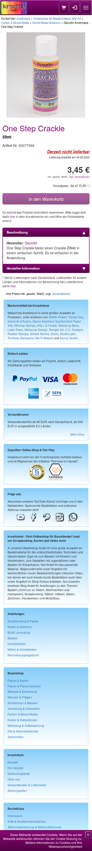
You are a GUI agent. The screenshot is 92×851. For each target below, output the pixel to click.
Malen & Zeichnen (20, 627)
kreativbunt (23, 18)
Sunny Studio (69, 338)
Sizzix (55, 334)
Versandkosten (82, 176)
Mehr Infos (77, 434)
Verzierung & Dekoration (24, 708)
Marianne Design (36, 329)
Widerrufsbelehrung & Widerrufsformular (34, 827)
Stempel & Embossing (22, 691)
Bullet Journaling (19, 632)
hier (12, 216)
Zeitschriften (16, 737)
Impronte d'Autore (19, 321)
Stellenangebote (19, 773)
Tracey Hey (75, 317)
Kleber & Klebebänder (22, 720)
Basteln (13, 638)
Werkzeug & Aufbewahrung (26, 725)
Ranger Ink (56, 329)
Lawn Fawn (15, 329)
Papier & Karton (18, 680)
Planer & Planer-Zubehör (24, 686)
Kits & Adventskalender (23, 731)
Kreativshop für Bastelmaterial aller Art (57, 18)
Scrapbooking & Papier (23, 621)
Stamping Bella (68, 325)
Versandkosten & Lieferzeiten (27, 785)
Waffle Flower (58, 317)
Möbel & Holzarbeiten (22, 649)
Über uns (14, 779)
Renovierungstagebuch (23, 655)
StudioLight (67, 334)
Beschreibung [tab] (17, 232)
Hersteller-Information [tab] (23, 268)
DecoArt (31, 242)
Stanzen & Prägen (20, 697)
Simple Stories (39, 334)
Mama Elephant (43, 321)
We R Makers (44, 338)
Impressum (15, 816)
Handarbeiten (17, 644)
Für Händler (16, 768)
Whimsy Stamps (25, 325)
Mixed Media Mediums (46, 23)
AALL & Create (47, 325)
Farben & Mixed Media (15, 23)
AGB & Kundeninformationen (27, 821)
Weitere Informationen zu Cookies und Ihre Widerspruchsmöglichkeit (53, 844)
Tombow (13, 338)
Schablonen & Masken (23, 703)
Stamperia (27, 338)
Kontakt (13, 762)
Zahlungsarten (17, 790)
